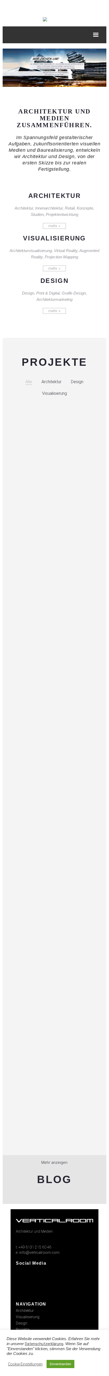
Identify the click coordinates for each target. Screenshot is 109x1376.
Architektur (25, 1310)
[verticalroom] (45, 19)
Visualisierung (27, 1317)
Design (21, 1323)
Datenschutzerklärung (44, 1344)
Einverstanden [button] (60, 1364)
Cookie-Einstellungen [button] (25, 1364)
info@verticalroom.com (39, 1252)
